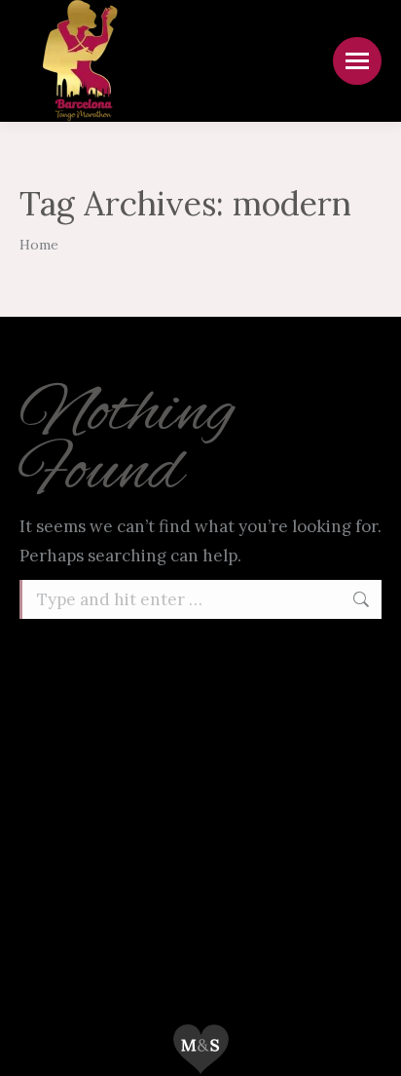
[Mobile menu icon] (357, 61)
